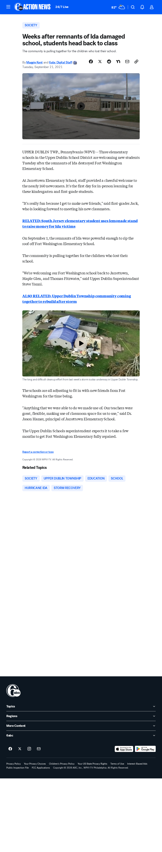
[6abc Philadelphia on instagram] (29, 749)
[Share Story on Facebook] (91, 61)
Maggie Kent (34, 62)
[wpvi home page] (13, 690)
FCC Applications (41, 768)
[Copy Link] (136, 61)
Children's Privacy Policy (61, 764)
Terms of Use (117, 764)
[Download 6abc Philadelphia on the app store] (124, 749)
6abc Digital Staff (60, 62)
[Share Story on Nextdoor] (118, 61)
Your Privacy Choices (35, 764)
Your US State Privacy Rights (92, 764)
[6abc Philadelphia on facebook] (10, 749)
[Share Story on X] (100, 61)
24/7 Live (62, 7)
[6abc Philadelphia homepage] (32, 7)
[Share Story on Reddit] (109, 61)
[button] (8, 7)
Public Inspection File (17, 768)
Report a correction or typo (38, 452)
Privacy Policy (13, 764)
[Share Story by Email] (127, 61)
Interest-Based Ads (137, 764)
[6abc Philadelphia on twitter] (20, 749)
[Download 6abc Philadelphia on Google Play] (145, 749)
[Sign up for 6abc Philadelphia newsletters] (39, 749)
